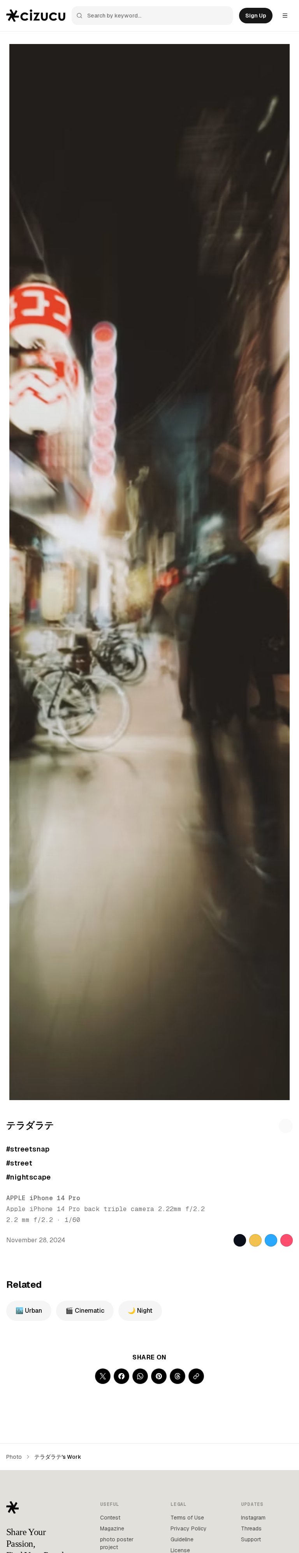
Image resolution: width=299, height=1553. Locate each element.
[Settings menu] (285, 15)
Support (251, 1539)
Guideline (182, 1539)
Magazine (112, 1528)
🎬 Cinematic (84, 1310)
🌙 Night (140, 1310)
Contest (110, 1517)
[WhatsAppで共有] (140, 1376)
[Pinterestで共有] (159, 1376)
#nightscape (28, 1177)
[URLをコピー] (196, 1376)
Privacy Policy (189, 1528)
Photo (14, 1456)
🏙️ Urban (29, 1310)
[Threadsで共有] (177, 1376)
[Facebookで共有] (121, 1376)
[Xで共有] (103, 1376)
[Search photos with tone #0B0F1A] (240, 1240)
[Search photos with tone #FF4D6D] (286, 1240)
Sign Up (255, 15)
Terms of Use (187, 1517)
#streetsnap (28, 1149)
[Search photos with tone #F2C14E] (255, 1240)
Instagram (253, 1517)
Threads (251, 1528)
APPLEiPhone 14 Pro (43, 1198)
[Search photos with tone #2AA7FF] (271, 1240)
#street (19, 1163)
